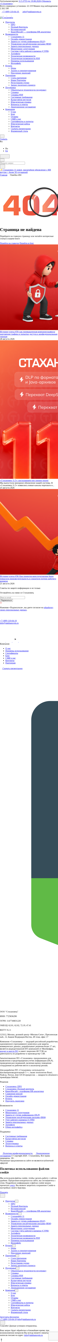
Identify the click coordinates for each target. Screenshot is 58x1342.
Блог (13, 114)
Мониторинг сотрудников (23, 49)
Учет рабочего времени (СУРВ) (20, 1120)
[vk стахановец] (9, 641)
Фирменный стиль (19, 131)
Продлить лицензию (14, 1101)
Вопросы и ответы (19, 104)
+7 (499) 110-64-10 (10, 11)
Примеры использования (22, 61)
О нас (13, 112)
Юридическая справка (21, 102)
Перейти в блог (27, 243)
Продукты (10, 22)
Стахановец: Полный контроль (19, 1089)
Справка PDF (17, 95)
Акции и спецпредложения (23, 70)
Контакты (15, 126)
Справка (15, 92)
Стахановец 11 (17, 37)
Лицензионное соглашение (23, 107)
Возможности (11, 34)
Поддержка (10, 87)
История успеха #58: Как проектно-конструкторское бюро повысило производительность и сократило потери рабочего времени (28, 578)
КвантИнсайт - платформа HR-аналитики (24, 1091)
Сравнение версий (14, 1094)
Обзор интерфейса (13, 1127)
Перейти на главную (9, 243)
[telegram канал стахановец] (3, 641)
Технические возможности (23, 56)
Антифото (15, 53)
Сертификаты (11, 653)
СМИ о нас (16, 119)
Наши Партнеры (18, 80)
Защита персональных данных (25, 46)
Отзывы (14, 116)
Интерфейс (16, 63)
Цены (13, 68)
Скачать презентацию (21, 129)
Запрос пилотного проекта (23, 85)
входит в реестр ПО (9, 1051)
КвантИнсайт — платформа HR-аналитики (31, 32)
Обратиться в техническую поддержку (28, 90)
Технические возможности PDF (25, 58)
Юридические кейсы (20, 124)
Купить (8, 66)
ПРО (13, 24)
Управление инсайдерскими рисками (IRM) (31, 44)
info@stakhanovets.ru (31, 11)
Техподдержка (12, 1143)
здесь (12, 1185)
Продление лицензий (20, 73)
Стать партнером (18, 78)
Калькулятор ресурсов (21, 99)
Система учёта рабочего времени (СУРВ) (30, 51)
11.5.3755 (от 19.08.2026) (30, 1)
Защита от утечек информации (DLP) (28, 41)
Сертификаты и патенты (22, 121)
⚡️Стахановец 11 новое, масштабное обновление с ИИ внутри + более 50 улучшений (25, 171)
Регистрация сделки (20, 83)
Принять (4, 1192)
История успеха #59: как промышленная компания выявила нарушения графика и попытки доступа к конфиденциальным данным (28, 334)
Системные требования (21, 97)
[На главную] (17, 618)
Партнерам (10, 75)
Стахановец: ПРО (13, 1086)
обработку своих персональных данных (26, 608)
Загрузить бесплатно (9, 1317)
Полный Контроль (19, 27)
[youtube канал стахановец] (15, 641)
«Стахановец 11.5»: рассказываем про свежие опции (24, 480)
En (6, 151)
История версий (18, 29)
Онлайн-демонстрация (21, 39)
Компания (10, 109)
